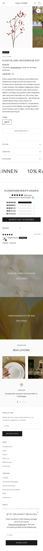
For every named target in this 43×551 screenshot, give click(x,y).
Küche (4, 454)
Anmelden (21, 543)
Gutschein (6, 466)
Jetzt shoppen (21, 278)
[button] (11, 202)
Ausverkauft (21, 131)
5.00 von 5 (28, 195)
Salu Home (6, 57)
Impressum (6, 497)
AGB (4, 493)
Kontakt (5, 478)
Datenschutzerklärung (16, 524)
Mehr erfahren (21, 321)
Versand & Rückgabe (10, 482)
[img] (7, 234)
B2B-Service (7, 462)
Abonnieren (12, 434)
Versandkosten (16, 67)
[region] (21, 390)
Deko (4, 451)
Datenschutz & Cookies (11, 490)
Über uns (5, 458)
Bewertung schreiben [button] (21, 220)
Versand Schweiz (8, 486)
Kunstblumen (7, 447)
